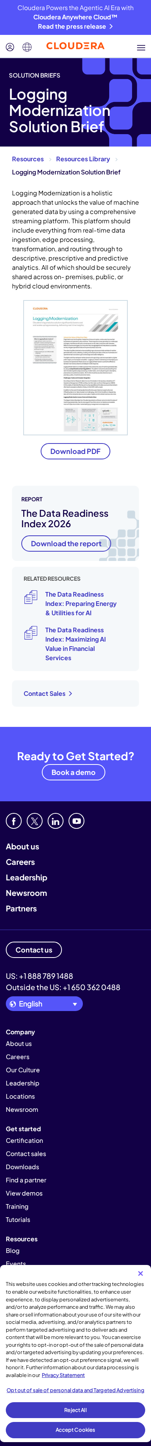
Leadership (26, 877)
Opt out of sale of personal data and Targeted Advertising (75, 1390)
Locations (20, 1096)
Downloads (22, 1167)
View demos (24, 1193)
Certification (24, 1140)
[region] (75, 1353)
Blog (13, 1250)
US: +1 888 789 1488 (39, 975)
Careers (20, 861)
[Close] (140, 1273)
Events (16, 1264)
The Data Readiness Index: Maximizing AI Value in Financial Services (75, 644)
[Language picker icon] (27, 47)
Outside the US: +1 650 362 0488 (63, 987)
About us (22, 846)
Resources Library (83, 159)
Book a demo (73, 772)
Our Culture (23, 1070)
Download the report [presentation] (66, 543)
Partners (21, 908)
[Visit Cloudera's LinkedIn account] (55, 821)
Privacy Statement (63, 1375)
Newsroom (26, 892)
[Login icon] (10, 47)
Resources (28, 159)
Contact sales (26, 1153)
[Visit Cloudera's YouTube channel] (76, 821)
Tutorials (18, 1219)
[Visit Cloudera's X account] (35, 821)
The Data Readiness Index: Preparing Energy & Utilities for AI (81, 603)
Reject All (75, 1410)
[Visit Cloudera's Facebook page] (14, 821)
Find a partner (26, 1180)
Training (17, 1206)
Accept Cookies (76, 1430)
